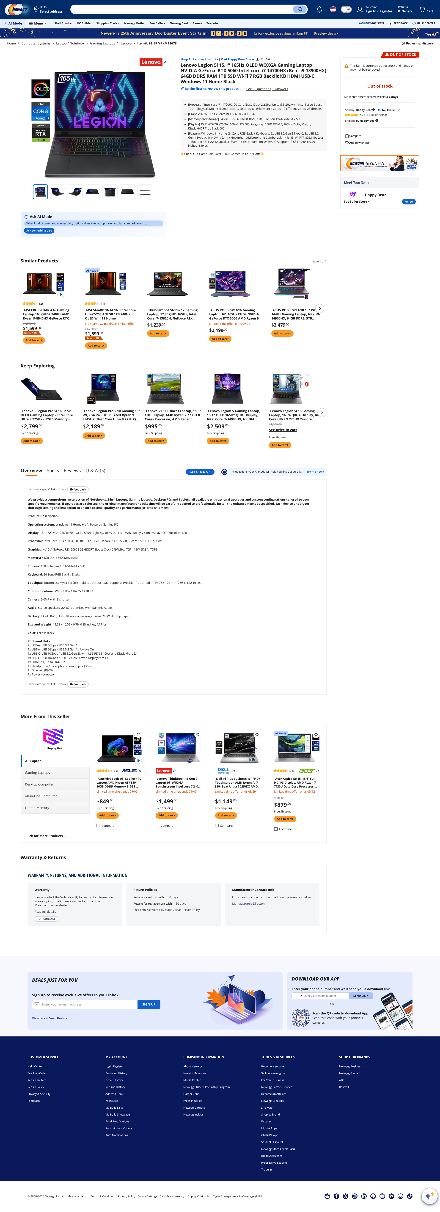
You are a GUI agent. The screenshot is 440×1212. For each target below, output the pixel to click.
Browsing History (116, 1073)
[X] (346, 1196)
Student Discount (272, 1142)
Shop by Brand (270, 1114)
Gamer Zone (191, 1094)
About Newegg (192, 1066)
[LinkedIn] (364, 1196)
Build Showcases (272, 1156)
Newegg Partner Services (277, 1087)
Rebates (266, 1121)
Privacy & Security (39, 1094)
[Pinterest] (373, 1196)
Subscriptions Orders (118, 1128)
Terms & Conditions (103, 1196)
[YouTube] (382, 1196)
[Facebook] (336, 1196)
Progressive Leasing (274, 1163)
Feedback (79, 489)
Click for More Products (44, 836)
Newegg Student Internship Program (206, 1087)
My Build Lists (114, 1108)
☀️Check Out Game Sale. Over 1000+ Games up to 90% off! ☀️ (222, 154)
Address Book (114, 1094)
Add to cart (33, 340)
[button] (48, 9)
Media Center (192, 1080)
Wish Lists (111, 1101)
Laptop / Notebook (70, 43)
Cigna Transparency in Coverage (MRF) (238, 1196)
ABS (341, 1080)
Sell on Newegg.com (274, 1073)
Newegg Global (349, 1073)
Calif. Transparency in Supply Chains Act (185, 1196)
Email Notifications (117, 1121)
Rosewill (344, 1087)
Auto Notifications (116, 1135)
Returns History (115, 1087)
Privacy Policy (126, 1196)
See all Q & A (199, 472)
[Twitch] (391, 1196)
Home (11, 43)
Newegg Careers (194, 1108)
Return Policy (36, 1087)
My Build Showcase (117, 1114)
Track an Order (37, 1073)
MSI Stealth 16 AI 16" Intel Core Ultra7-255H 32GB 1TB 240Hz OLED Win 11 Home (110, 314)
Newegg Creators (272, 1101)
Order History (114, 1080)
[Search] (300, 9)
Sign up (149, 1004)
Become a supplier (273, 1066)
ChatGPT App (269, 1135)
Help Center (35, 1066)
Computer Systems (36, 43)
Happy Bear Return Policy (182, 910)
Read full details (45, 911)
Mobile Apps (269, 1128)
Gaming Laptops (102, 43)
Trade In (266, 1169)
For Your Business (272, 1080)
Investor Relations (194, 1073)
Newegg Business (350, 1066)
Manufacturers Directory (249, 903)
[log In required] (138, 734)
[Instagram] (355, 1196)
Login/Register (114, 1066)
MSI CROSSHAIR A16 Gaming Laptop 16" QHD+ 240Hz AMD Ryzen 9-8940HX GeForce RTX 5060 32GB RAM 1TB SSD (46, 314)
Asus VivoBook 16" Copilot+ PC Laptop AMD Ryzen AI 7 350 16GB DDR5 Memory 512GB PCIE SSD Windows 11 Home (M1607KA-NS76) (118, 782)
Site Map (266, 1108)
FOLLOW (408, 202)
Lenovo (126, 43)
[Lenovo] (153, 62)
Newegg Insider (193, 1114)
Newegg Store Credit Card (278, 1149)
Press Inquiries (192, 1101)
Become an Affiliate (273, 1094)
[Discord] (400, 1196)
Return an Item (37, 1080)
